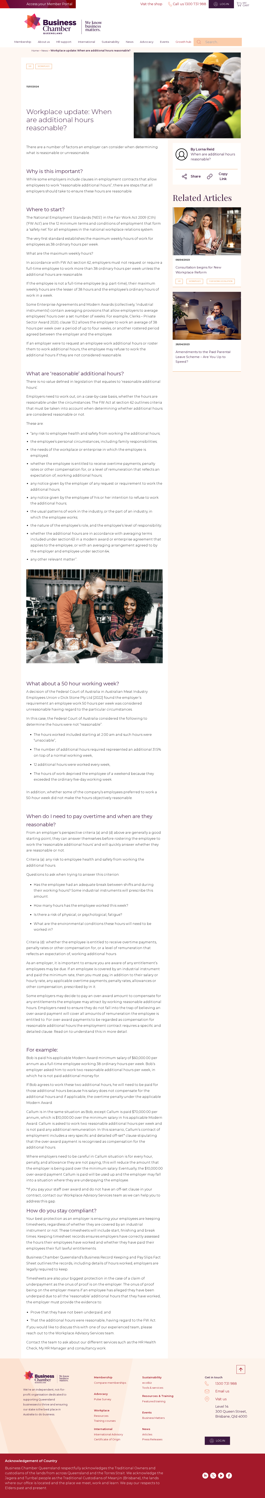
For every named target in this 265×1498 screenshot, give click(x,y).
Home (35, 50)
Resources (101, 1415)
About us (44, 41)
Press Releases (152, 1439)
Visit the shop (151, 4)
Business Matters (153, 1417)
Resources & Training (157, 1396)
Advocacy (146, 41)
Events (164, 41)
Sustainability (110, 41)
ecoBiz (147, 1382)
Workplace (102, 1410)
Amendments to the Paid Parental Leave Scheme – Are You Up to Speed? (203, 357)
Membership (22, 41)
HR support (63, 41)
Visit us (220, 1399)
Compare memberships (110, 1382)
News (129, 41)
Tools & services (152, 1387)
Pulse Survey (102, 1399)
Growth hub (183, 41)
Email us (222, 1391)
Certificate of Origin (107, 1439)
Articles (147, 1434)
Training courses (105, 1420)
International (86, 41)
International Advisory (108, 1434)
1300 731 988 (226, 1384)
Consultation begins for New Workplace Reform (198, 269)
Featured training (153, 1401)
